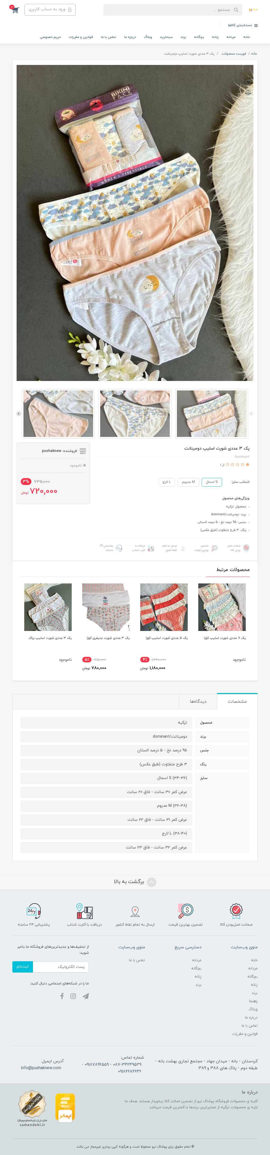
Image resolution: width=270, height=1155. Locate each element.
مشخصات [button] (237, 702)
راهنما (253, 1001)
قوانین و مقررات (81, 37)
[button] (18, 10)
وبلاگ (148, 37)
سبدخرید (166, 37)
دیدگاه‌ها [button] (198, 702)
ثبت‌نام (23, 966)
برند (183, 37)
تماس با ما (108, 37)
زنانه (215, 37)
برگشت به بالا (130, 881)
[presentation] (251, 413)
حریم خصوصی (50, 37)
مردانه (230, 37)
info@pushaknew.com (41, 1068)
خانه (246, 37)
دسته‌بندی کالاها (240, 25)
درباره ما (130, 37)
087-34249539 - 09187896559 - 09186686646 (111, 1068)
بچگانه (199, 37)
